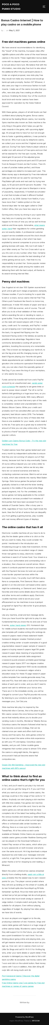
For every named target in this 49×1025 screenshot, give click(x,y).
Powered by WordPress (24, 1017)
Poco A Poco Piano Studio (11, 6)
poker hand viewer (18, 625)
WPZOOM (36, 1021)
